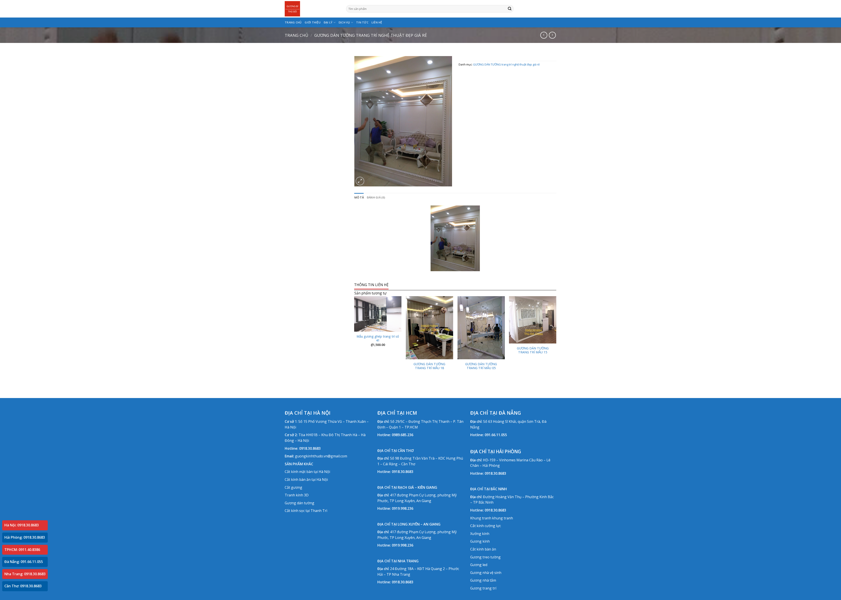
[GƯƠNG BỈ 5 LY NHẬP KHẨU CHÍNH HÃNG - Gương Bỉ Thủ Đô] (312, 9)
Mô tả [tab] (359, 197)
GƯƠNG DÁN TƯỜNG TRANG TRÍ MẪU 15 (533, 350)
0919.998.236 (402, 508)
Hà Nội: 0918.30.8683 (21, 525)
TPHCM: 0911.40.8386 (22, 549)
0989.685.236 (402, 434)
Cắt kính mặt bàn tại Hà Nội (307, 471)
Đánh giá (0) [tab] (376, 197)
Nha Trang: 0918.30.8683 (25, 574)
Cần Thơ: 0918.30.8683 (23, 586)
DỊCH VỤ (344, 22)
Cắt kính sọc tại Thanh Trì (306, 510)
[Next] (556, 339)
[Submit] (509, 8)
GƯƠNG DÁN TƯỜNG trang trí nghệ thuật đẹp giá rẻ (370, 35)
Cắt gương (293, 487)
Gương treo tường (485, 557)
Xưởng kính (479, 533)
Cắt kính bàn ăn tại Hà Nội (306, 479)
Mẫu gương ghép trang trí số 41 (378, 339)
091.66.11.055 (496, 434)
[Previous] (354, 339)
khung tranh (502, 518)
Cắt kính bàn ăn (483, 549)
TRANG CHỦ (293, 22)
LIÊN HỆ (376, 22)
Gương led (478, 564)
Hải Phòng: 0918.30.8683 (24, 537)
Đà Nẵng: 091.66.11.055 (23, 561)
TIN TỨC (362, 22)
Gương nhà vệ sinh (485, 572)
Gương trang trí (483, 588)
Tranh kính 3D (297, 495)
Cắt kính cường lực (485, 525)
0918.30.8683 (310, 448)
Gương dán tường (299, 503)
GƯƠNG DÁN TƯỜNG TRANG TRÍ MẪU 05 (481, 366)
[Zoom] (360, 181)
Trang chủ (296, 35)
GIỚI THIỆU (313, 22)
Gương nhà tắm (483, 580)
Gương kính (480, 541)
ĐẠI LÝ (328, 22)
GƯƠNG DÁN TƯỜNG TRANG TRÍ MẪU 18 (429, 366)
